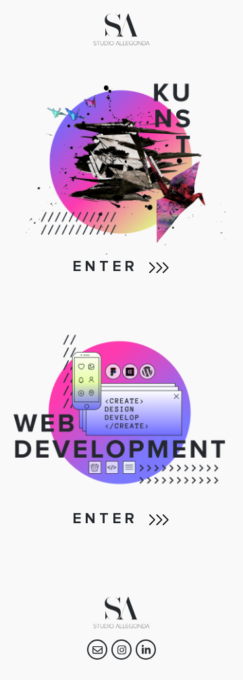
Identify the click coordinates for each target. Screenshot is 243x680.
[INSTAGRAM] (121, 649)
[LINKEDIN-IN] (146, 649)
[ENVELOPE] (97, 649)
